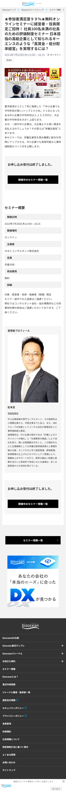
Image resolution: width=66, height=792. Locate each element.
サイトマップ (8, 770)
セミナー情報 (8, 668)
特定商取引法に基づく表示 (15, 746)
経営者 (9, 60)
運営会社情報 (8, 700)
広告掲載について (11, 739)
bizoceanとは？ (10, 676)
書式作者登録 (8, 684)
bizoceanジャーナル (12, 653)
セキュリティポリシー (13, 708)
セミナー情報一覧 (33, 540)
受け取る (56, 788)
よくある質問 (8, 754)
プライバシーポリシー (13, 715)
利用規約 (6, 731)
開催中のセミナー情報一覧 (33, 179)
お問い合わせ (8, 762)
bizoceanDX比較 (10, 637)
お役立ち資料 (8, 661)
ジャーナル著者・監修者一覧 (16, 692)
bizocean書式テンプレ (13, 645)
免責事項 (6, 723)
